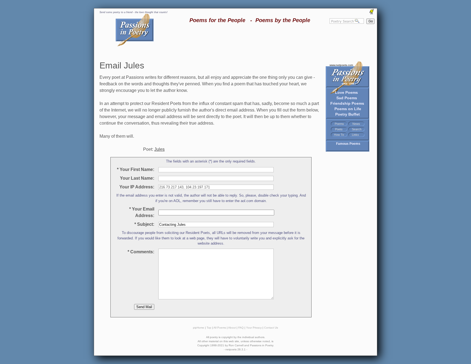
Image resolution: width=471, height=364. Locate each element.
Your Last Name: (136, 178)
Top (209, 327)
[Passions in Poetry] (135, 45)
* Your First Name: (135, 169)
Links (355, 134)
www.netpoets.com (341, 65)
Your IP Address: (135, 187)
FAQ (241, 327)
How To (339, 134)
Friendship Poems (347, 103)
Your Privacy (254, 327)
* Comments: (141, 251)
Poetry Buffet (347, 114)
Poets (339, 129)
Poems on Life (347, 109)
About (232, 327)
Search (356, 129)
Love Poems (346, 92)
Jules (159, 149)
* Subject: (144, 224)
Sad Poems (346, 98)
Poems (339, 123)
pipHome (198, 327)
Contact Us (271, 327)
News (356, 123)
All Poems (219, 327)
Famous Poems (348, 144)
